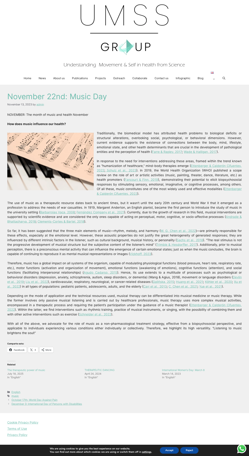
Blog (200, 78)
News (42, 78)
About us (59, 78)
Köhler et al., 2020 (218, 282)
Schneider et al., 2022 (95, 314)
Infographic (183, 78)
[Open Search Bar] (224, 78)
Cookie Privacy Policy (22, 422)
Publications (80, 78)
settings (146, 452)
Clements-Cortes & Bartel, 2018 (61, 221)
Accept (169, 450)
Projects (100, 78)
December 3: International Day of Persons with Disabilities (46, 403)
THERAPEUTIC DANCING (99, 370)
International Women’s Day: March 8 (183, 370)
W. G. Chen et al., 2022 (178, 231)
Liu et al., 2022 (37, 282)
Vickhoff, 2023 (140, 254)
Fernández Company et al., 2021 (100, 212)
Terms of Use (17, 429)
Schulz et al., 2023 (120, 170)
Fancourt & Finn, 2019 (141, 179)
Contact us (161, 78)
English (15, 392)
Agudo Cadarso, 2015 (100, 272)
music (15, 395)
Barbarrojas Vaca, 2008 (57, 212)
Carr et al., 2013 (155, 286)
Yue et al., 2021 (210, 286)
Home (27, 78)
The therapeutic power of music (26, 370)
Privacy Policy (17, 435)
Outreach (119, 78)
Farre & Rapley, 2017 (167, 152)
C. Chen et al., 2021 (183, 286)
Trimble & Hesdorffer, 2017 (176, 244)
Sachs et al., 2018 (190, 240)
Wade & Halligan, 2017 (200, 152)
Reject (189, 450)
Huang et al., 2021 (189, 282)
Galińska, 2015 (163, 282)
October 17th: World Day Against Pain (34, 399)
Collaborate (139, 78)
